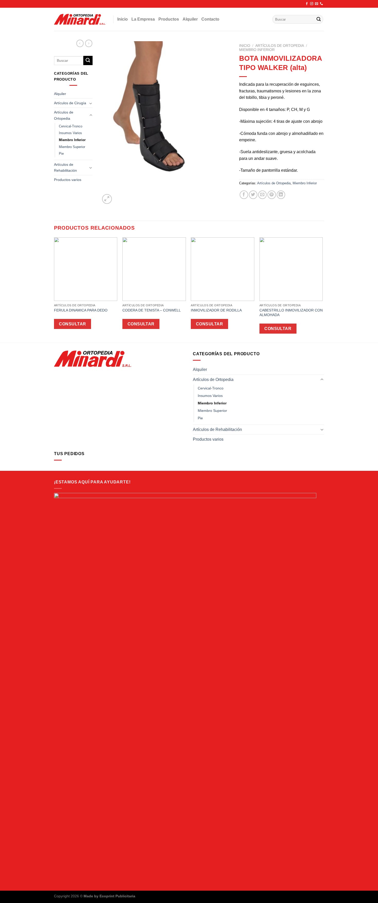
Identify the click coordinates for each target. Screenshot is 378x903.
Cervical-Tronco (70, 126)
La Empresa (143, 19)
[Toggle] (91, 103)
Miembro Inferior (72, 140)
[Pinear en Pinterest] (271, 194)
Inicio (122, 19)
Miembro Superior (72, 147)
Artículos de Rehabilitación (65, 167)
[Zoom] (107, 199)
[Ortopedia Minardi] (79, 19)
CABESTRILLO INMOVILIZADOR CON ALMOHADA (291, 312)
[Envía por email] (262, 194)
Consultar (72, 324)
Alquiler (190, 19)
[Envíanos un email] (316, 4)
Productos (168, 19)
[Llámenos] (321, 4)
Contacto (210, 19)
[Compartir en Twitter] (253, 194)
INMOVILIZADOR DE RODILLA (216, 310)
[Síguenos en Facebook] (306, 4)
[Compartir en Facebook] (244, 194)
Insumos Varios (70, 133)
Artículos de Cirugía (70, 103)
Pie (61, 153)
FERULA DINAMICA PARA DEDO (80, 310)
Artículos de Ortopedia (63, 115)
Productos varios (67, 180)
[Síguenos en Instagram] (311, 4)
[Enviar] (318, 19)
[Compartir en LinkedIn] (281, 194)
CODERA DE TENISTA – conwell (151, 310)
